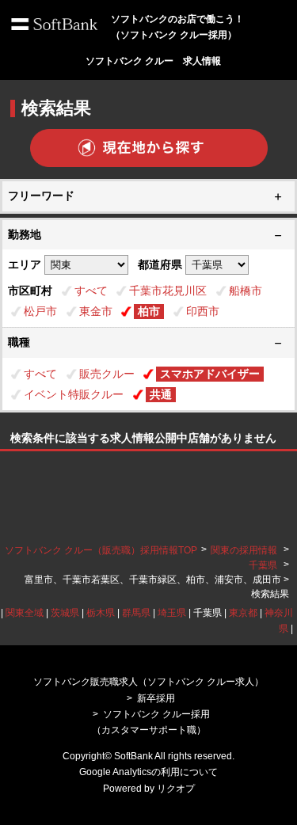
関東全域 (25, 612)
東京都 (243, 612)
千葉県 (263, 565)
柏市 (149, 311)
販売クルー (107, 373)
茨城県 (65, 612)
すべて (91, 290)
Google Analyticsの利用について (148, 771)
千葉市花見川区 (168, 290)
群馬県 (136, 612)
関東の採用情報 (245, 550)
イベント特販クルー (74, 394)
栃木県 (100, 612)
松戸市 (40, 311)
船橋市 (245, 290)
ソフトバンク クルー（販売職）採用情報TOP (101, 550)
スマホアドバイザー (210, 373)
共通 (161, 394)
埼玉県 (172, 612)
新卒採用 (156, 698)
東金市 (95, 311)
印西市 (202, 311)
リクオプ (176, 788)
